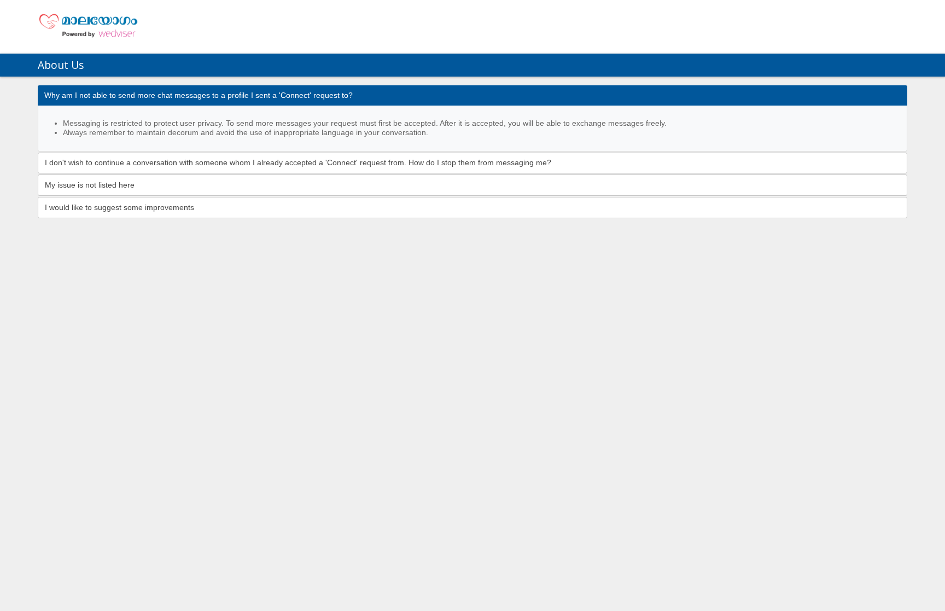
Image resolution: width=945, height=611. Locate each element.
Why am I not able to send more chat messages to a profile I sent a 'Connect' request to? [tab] (198, 95)
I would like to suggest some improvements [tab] (119, 207)
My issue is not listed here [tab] (90, 185)
